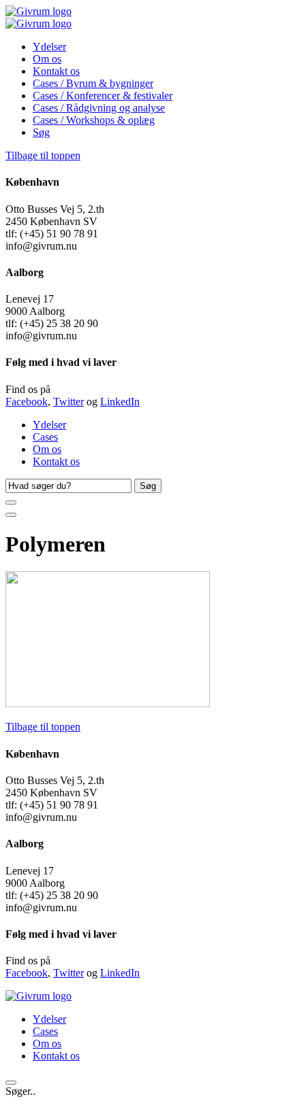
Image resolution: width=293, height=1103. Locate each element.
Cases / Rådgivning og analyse (99, 108)
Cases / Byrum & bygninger (93, 83)
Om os (47, 59)
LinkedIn (120, 401)
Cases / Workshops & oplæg (94, 120)
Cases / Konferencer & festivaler (102, 95)
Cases (45, 437)
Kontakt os (56, 71)
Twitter (68, 401)
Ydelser (49, 46)
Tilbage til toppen (42, 155)
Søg (41, 132)
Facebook (26, 401)
